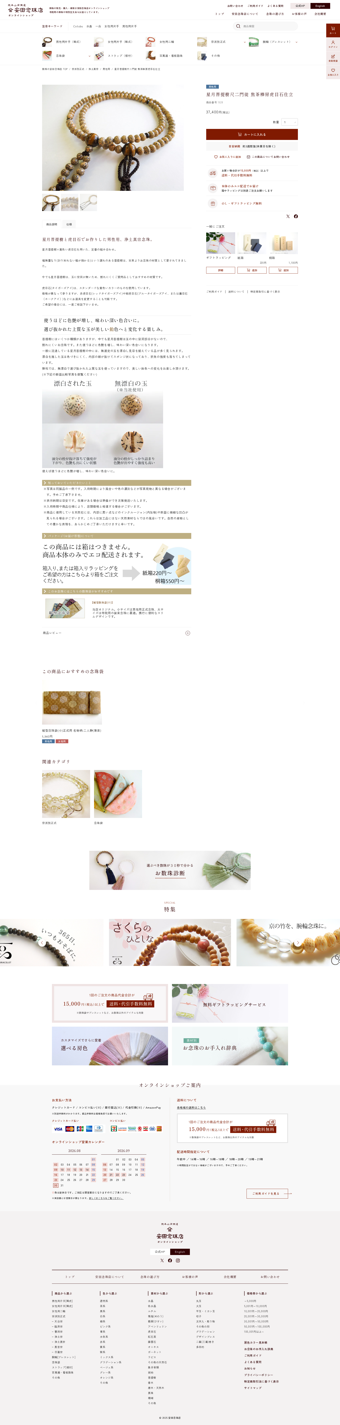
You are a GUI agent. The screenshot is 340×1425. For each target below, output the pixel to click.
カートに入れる (255, 134)
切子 (199, 1316)
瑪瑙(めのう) (155, 1316)
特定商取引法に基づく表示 (261, 1381)
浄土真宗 (94, 69)
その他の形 (203, 1326)
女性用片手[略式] (62, 1306)
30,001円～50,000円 (256, 1321)
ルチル (152, 1311)
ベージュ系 (107, 1367)
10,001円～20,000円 (256, 1311)
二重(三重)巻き (205, 1342)
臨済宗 (59, 1326)
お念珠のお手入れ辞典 (258, 1349)
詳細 (220, 270)
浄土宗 (59, 1337)
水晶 (89, 26)
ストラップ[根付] (62, 1367)
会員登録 (333, 60)
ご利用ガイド (255, 6)
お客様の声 (299, 14)
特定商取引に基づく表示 (265, 291)
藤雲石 (152, 1342)
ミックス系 (107, 1357)
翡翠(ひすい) (155, 1321)
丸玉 (199, 1301)
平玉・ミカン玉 (205, 1311)
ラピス (152, 1357)
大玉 (199, 1306)
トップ (219, 14)
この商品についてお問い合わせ (271, 157)
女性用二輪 (167, 42)
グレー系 (105, 1372)
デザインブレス (205, 1337)
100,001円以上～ (254, 1331)
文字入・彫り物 (205, 1321)
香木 (150, 1383)
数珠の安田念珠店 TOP (55, 69)
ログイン (333, 46)
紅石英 (152, 1337)
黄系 (102, 1347)
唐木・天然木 (156, 1388)
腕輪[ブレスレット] (64, 1357)
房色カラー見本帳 (255, 1342)
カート (333, 33)
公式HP (300, 6)
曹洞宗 (59, 1331)
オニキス (153, 1347)
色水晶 (152, 1306)
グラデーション (205, 1331)
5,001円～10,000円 (255, 1306)
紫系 (102, 1352)
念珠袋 (60, 56)
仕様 (69, 224)
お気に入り (333, 74)
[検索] (237, 26)
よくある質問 (275, 6)
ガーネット (155, 1352)
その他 (215, 56)
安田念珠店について (245, 14)
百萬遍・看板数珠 (171, 56)
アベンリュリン (157, 1326)
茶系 (102, 1306)
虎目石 (152, 1331)
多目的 (200, 1347)
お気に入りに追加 (230, 157)
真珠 (150, 1393)
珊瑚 (150, 1398)
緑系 (102, 1321)
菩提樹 (152, 1377)
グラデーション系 (111, 1362)
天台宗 (59, 1321)
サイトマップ (253, 1388)
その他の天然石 (157, 1362)
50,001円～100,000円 (257, 1326)
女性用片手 (111, 26)
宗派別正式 (218, 42)
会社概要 (320, 14)
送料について (236, 291)
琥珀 (150, 1372)
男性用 (106, 69)
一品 (98, 26)
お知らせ (250, 1368)
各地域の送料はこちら (191, 1107)
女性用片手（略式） (121, 42)
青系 (102, 1331)
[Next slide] (303, 703)
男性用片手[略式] (62, 1301)
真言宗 (59, 1347)
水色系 (104, 1337)
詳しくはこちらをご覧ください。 (106, 1198)
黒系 (102, 1311)
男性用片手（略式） (69, 42)
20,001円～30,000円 (256, 1316)
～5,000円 (250, 1301)
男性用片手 (129, 26)
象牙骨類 (153, 1367)
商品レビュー (52, 633)
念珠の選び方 (275, 14)
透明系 (104, 1301)
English (320, 6)
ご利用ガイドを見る (266, 1193)
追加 (254, 270)
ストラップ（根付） (121, 56)
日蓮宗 (59, 1352)
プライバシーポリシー (258, 1375)
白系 (102, 1316)
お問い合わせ (235, 6)
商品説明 (51, 224)
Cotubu (78, 26)
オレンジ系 (107, 1377)
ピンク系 (105, 1326)
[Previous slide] (37, 703)
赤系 (102, 1342)
